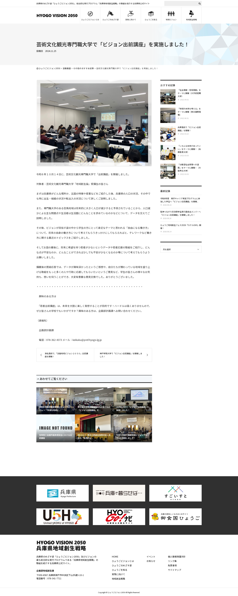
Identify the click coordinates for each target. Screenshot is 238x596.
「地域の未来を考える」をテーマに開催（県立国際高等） (189, 111)
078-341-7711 (54, 578)
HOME (115, 556)
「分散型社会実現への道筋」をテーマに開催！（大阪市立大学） (189, 167)
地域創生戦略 (191, 19)
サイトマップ (174, 569)
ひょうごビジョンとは (90, 19)
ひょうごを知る (151, 19)
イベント (151, 556)
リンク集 (172, 561)
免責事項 (172, 565)
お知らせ (151, 561)
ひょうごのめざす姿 (110, 19)
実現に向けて (130, 19)
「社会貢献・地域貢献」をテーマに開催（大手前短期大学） (189, 93)
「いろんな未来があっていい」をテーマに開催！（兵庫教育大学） (189, 148)
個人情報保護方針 (177, 556)
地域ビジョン (171, 19)
